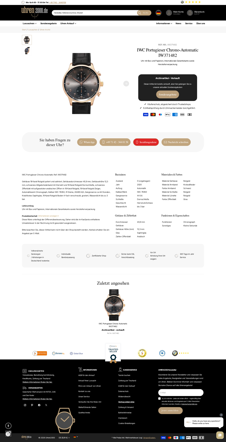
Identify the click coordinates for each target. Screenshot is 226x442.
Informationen (163, 23)
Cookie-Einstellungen (126, 423)
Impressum (122, 418)
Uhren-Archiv (45, 29)
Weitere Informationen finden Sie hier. (37, 382)
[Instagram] (24, 405)
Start (24, 29)
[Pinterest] (32, 405)
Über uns (200, 23)
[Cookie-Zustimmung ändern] (8, 434)
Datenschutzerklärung (189, 404)
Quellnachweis (84, 412)
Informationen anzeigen (48, 216)
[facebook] (39, 405)
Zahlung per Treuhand (127, 380)
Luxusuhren (28, 23)
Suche (145, 12)
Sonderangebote (48, 23)
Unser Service (84, 396)
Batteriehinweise (124, 412)
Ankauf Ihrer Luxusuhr (87, 380)
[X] (46, 405)
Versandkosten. (149, 438)
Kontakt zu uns (84, 391)
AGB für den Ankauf (86, 375)
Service (188, 23)
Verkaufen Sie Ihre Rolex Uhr (89, 402)
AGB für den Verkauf (126, 386)
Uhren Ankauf (67, 23)
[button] (126, 83)
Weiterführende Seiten (87, 407)
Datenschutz (123, 391)
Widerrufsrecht (124, 396)
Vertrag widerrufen (126, 402)
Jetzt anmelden (170, 411)
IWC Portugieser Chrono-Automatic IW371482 (113, 324)
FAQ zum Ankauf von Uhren (89, 386)
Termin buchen (124, 375)
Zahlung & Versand (126, 407)
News (178, 23)
